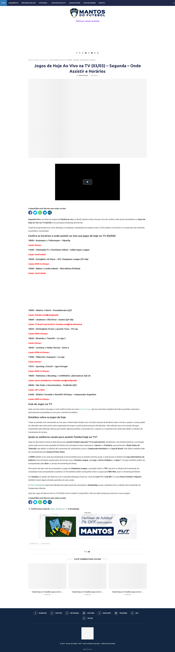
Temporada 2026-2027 (28, 3)
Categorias (43, 3)
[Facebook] (76, 53)
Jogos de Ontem (74, 3)
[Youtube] (85, 53)
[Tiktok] (98, 53)
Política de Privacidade (108, 643)
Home (3, 3)
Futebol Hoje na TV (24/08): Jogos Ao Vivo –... (87, 592)
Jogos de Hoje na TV (58, 3)
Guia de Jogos (44, 60)
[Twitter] (79, 53)
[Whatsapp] (88, 53)
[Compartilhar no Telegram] (45, 213)
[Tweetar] (35, 213)
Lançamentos (13, 3)
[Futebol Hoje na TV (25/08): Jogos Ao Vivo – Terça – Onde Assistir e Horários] (47, 576)
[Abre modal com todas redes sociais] (50, 213)
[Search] (174, 3)
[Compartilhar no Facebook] (30, 213)
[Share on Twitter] (87, 552)
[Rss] (94, 53)
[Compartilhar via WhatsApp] (40, 213)
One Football (35, 485)
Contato (102, 3)
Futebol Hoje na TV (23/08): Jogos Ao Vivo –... (127, 592)
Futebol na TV (34, 543)
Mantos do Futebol (33, 60)
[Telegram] (92, 53)
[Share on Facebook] (84, 551)
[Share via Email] (89, 551)
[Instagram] (82, 53)
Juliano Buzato (83, 75)
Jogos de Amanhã (89, 3)
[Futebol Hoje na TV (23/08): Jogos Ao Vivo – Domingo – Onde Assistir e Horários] (128, 576)
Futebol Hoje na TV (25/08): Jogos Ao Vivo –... (47, 592)
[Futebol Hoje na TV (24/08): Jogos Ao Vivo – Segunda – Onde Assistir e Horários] (87, 576)
